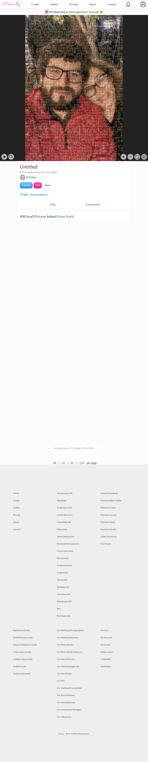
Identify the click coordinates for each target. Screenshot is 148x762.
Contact (111, 4)
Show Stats (65, 216)
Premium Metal (108, 522)
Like (53, 204)
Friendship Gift (64, 522)
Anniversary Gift (64, 493)
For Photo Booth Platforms (69, 652)
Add (38, 185)
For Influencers (64, 716)
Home (16, 493)
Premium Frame (108, 507)
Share (48, 185)
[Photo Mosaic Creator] (11, 4)
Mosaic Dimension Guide (25, 644)
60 (63, 462)
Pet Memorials (63, 616)
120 (81, 462)
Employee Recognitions (68, 543)
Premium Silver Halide (111, 500)
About (92, 4)
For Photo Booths (65, 644)
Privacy (61, 734)
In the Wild (106, 659)
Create (35, 4)
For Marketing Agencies (68, 666)
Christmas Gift (63, 594)
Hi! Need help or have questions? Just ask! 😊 (76, 12)
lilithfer (31, 177)
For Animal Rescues (66, 702)
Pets (59, 608)
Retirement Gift (64, 601)
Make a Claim (107, 652)
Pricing (73, 4)
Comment (93, 204)
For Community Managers (69, 709)
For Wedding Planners (67, 637)
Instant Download (109, 493)
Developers (106, 666)
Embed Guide (19, 666)
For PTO (61, 680)
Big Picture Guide (21, 630)
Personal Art (63, 558)
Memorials (62, 529)
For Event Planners (66, 659)
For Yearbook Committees (69, 688)
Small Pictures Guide (22, 637)
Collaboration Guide (22, 659)
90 (72, 462)
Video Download (108, 536)
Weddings (61, 500)
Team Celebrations (65, 536)
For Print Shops (64, 673)
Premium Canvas (108, 515)
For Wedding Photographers (70, 630)
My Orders (106, 644)
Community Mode (21, 673)
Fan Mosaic (106, 543)
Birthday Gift (63, 587)
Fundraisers (62, 572)
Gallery (54, 4)
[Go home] (137, 157)
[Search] (11, 157)
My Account (106, 637)
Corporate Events (65, 551)
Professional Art (64, 565)
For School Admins (66, 695)
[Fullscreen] (144, 157)
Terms (68, 734)
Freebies (26, 185)
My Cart (104, 630)
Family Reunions (65, 515)
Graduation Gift (64, 507)
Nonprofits (62, 579)
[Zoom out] (130, 157)
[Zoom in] (124, 157)
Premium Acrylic (108, 529)
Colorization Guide (22, 652)
